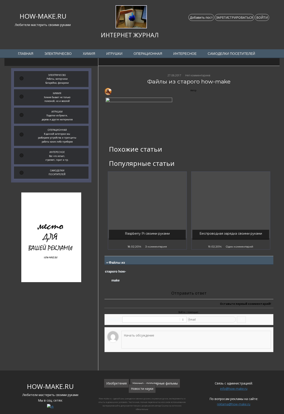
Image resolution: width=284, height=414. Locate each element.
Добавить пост (201, 17)
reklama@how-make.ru (233, 404)
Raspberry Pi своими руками (147, 234)
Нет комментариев (197, 75)
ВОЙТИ (262, 17)
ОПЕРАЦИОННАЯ (148, 53)
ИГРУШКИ (114, 53)
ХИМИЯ (89, 53)
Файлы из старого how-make (115, 271)
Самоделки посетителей (231, 53)
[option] (147, 210)
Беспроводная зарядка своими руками (230, 234)
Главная (25, 53)
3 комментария (156, 246)
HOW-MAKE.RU (43, 16)
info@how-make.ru (233, 388)
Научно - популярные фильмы (155, 383)
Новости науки (142, 388)
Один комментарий (239, 246)
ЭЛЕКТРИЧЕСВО (58, 53)
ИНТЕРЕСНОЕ (185, 53)
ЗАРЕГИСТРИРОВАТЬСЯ (234, 17)
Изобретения (116, 383)
